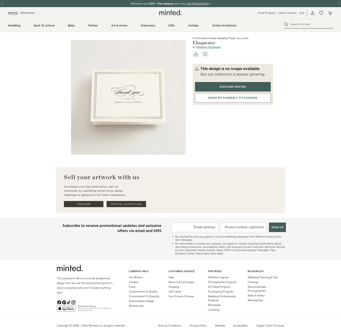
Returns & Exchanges (181, 282)
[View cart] (330, 13)
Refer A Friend (256, 295)
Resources (256, 271)
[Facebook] (59, 302)
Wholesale (214, 305)
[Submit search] (286, 24)
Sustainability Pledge (141, 301)
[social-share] (196, 54)
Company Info (138, 271)
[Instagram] (73, 302)
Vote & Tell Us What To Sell (126, 204)
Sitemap (220, 325)
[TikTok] (68, 302)
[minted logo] (170, 12)
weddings (27, 12)
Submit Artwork (287, 12)
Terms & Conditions (169, 325)
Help (171, 277)
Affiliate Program (218, 277)
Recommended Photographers (257, 289)
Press (132, 287)
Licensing (213, 309)
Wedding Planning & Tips (263, 277)
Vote (301, 12)
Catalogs (253, 282)
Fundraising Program (220, 291)
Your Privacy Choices (181, 296)
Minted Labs (136, 306)
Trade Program (266, 12)
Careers (133, 282)
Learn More (83, 204)
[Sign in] (312, 13)
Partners (215, 271)
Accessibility (240, 325)
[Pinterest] (64, 302)
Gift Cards (175, 291)
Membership (255, 300)
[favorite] (205, 54)
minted (13, 12)
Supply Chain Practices (270, 325)
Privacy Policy (198, 325)
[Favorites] (321, 13)
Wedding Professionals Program (222, 298)
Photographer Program (222, 282)
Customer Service (182, 271)
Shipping (174, 287)
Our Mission (136, 277)
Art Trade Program (219, 287)
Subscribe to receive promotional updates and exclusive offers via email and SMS (112, 228)
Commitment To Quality (143, 291)
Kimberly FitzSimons (208, 47)
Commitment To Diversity (144, 296)
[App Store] (66, 310)
